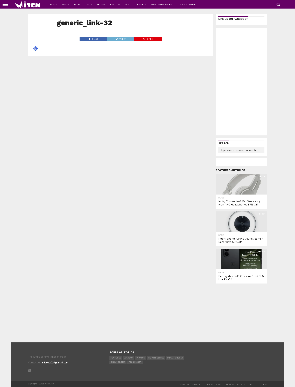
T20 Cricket (135, 362)
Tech (77, 4)
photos (140, 358)
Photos (115, 4)
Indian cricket (175, 358)
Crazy (219, 384)
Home (53, 4)
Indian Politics (156, 358)
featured (116, 358)
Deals (88, 4)
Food (128, 4)
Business (208, 384)
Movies (241, 384)
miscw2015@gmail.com (55, 362)
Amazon (128, 358)
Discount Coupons (189, 384)
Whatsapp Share (161, 4)
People (141, 4)
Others (263, 384)
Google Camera (187, 4)
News (65, 4)
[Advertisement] (241, 81)
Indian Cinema (118, 362)
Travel (101, 4)
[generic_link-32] (35, 49)
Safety (252, 384)
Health (230, 384)
